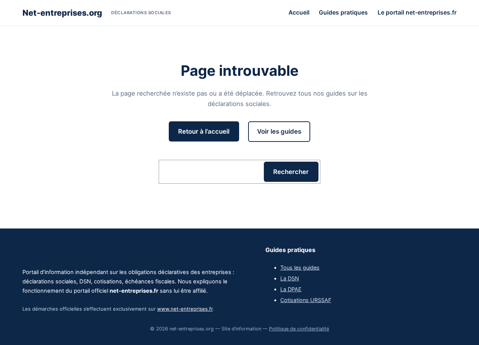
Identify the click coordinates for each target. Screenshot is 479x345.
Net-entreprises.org (62, 13)
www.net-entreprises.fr (185, 309)
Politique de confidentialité (299, 329)
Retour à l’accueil (203, 131)
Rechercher (291, 171)
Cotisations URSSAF (305, 300)
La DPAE (291, 289)
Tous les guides (300, 267)
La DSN (289, 278)
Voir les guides (279, 131)
